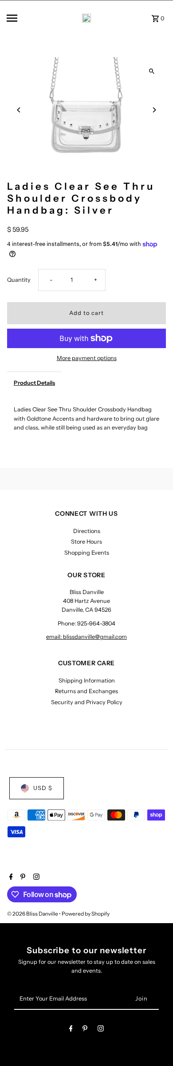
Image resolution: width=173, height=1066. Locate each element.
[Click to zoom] (151, 71)
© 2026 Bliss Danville (33, 913)
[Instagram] (35, 877)
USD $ (42, 788)
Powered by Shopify (86, 913)
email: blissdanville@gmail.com (86, 636)
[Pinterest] (21, 877)
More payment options (87, 358)
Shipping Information (87, 680)
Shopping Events (86, 552)
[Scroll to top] (154, 1043)
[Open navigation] (22, 18)
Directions (86, 531)
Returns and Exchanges (86, 691)
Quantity (19, 279)
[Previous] (19, 110)
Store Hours (86, 541)
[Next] (154, 110)
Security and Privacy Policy (86, 702)
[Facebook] (10, 877)
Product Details (34, 383)
